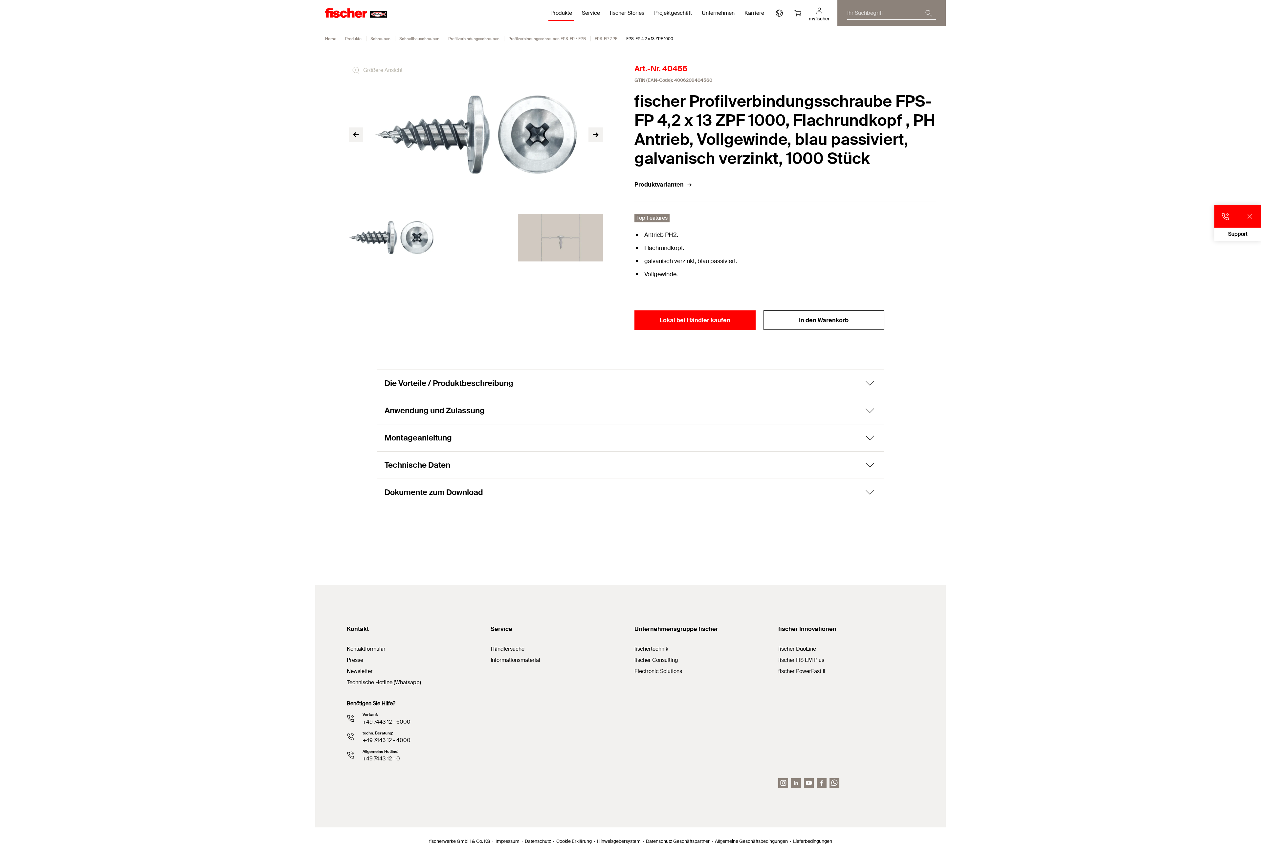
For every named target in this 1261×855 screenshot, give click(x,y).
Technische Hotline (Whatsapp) (384, 682)
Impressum (508, 841)
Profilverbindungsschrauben (473, 38)
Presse (355, 660)
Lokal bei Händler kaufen (695, 320)
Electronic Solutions (658, 671)
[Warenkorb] (797, 13)
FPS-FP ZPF (606, 38)
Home (330, 38)
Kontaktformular (366, 648)
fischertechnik (651, 648)
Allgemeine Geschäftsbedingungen (751, 841)
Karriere (754, 13)
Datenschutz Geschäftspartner (678, 841)
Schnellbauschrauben (419, 38)
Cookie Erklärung (574, 841)
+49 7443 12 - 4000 (386, 740)
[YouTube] (809, 783)
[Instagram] (783, 783)
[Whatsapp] (834, 783)
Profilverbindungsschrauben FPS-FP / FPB (547, 38)
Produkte (353, 38)
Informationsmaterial (515, 660)
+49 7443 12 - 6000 (386, 721)
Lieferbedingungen (812, 841)
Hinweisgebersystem (619, 841)
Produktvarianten (659, 185)
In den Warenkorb (824, 320)
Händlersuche (507, 648)
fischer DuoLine (797, 648)
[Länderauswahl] (779, 13)
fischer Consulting (656, 660)
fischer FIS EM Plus (801, 660)
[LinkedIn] (796, 783)
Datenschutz (538, 841)
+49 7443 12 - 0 (381, 758)
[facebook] (822, 783)
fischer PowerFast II (801, 671)
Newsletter (360, 671)
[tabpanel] (391, 237)
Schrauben (380, 38)
